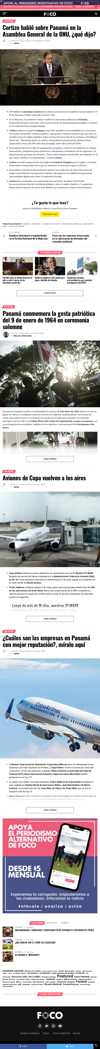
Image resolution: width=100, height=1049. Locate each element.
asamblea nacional (13, 971)
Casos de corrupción (61, 1033)
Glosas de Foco (9, 979)
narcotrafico (27, 982)
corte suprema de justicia (62, 973)
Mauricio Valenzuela (23, 336)
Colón (10, 973)
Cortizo (40, 119)
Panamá (81, 981)
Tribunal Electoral (71, 984)
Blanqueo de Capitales (33, 971)
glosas (94, 977)
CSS (87, 973)
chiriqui (78, 971)
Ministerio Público (9, 982)
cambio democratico (66, 971)
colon (5, 973)
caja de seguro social (49, 971)
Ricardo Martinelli (53, 984)
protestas (26, 984)
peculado (91, 982)
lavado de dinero (38, 979)
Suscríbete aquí (50, 214)
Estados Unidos (49, 977)
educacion (6, 977)
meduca (59, 979)
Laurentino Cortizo (52, 224)
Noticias (76, 1033)
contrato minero (19, 973)
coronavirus (32, 973)
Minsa (18, 982)
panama (71, 982)
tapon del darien (17, 226)
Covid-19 (80, 973)
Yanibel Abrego (85, 984)
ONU (5, 226)
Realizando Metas (37, 984)
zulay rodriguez (8, 986)
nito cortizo (50, 982)
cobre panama (87, 971)
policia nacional (10, 984)
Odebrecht (61, 982)
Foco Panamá (82, 977)
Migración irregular (72, 224)
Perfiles (46, 1033)
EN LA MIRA (35, 977)
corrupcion (44, 973)
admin (16, 43)
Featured (36, 224)
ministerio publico (85, 979)
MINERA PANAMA (70, 979)
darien (27, 224)
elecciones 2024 (19, 977)
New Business (38, 982)
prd (19, 984)
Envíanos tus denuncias (30, 1033)
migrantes (89, 224)
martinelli (50, 979)
